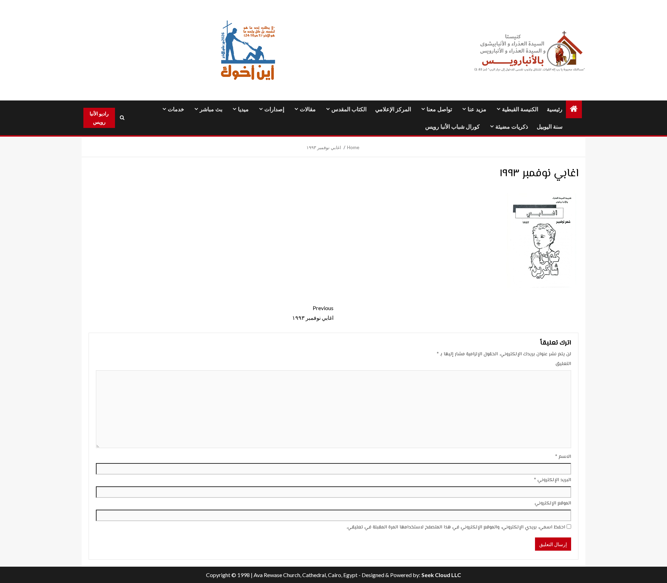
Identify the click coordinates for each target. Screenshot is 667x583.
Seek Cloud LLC (441, 575)
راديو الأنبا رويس (99, 118)
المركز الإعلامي (393, 109)
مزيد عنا (477, 109)
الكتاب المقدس (349, 109)
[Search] (121, 117)
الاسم (563, 457)
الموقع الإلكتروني (553, 503)
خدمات (176, 109)
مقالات (308, 109)
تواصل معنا (439, 109)
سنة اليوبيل (549, 126)
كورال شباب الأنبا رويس (452, 126)
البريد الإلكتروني (552, 480)
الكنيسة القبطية (520, 109)
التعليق (563, 364)
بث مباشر (211, 109)
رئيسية (554, 109)
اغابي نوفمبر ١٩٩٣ (313, 313)
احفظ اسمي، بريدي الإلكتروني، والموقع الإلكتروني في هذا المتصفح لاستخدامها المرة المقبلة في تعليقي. (455, 527)
